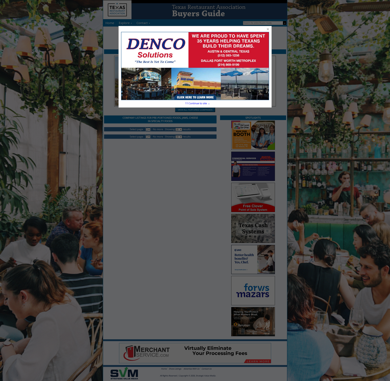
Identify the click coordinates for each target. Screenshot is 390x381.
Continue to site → (197, 103)
